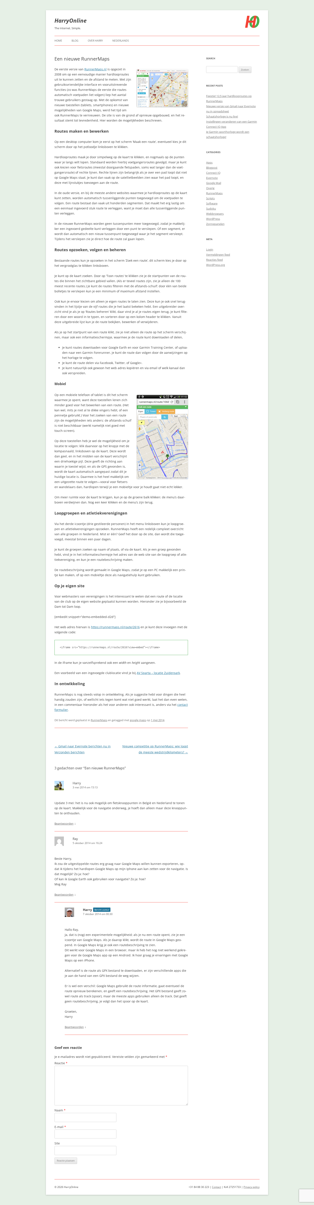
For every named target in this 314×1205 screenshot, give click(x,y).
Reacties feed (214, 260)
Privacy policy (252, 1187)
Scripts (210, 198)
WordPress (213, 219)
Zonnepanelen (215, 224)
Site (57, 1143)
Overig (210, 188)
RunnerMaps (99, 720)
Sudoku (211, 208)
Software (211, 203)
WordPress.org (215, 265)
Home (58, 40)
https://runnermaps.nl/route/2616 (115, 627)
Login (209, 249)
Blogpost (211, 168)
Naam (60, 1110)
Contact (216, 1187)
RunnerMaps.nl (95, 69)
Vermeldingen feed (218, 255)
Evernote (212, 178)
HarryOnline (70, 20)
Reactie (60, 1063)
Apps (209, 162)
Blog (75, 40)
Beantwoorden (63, 823)
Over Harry (95, 40)
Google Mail (213, 183)
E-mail (60, 1127)
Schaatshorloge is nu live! (222, 116)
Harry (77, 783)
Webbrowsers (215, 214)
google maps (138, 720)
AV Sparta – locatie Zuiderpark (158, 673)
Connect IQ (213, 173)
